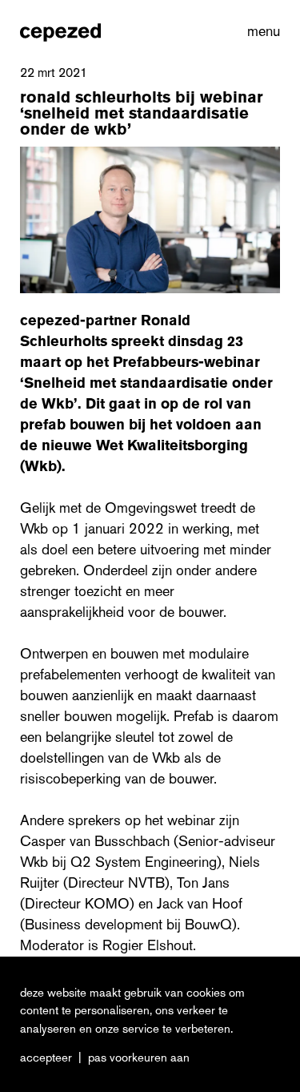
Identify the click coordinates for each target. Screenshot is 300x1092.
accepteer (46, 1057)
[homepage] (60, 31)
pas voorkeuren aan (139, 1057)
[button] (260, 31)
